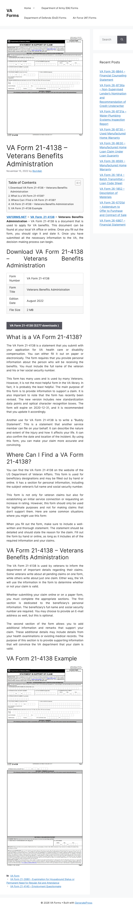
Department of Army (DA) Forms (60, 8)
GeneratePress (83, 902)
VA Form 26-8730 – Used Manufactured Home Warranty (113, 133)
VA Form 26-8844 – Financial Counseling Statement (113, 75)
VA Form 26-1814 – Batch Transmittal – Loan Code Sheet (112, 179)
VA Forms (12, 13)
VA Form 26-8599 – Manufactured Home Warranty (113, 165)
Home (27, 8)
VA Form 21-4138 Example (26, 208)
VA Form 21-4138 (42, 217)
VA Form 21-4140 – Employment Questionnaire (35, 886)
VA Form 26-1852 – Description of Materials (112, 193)
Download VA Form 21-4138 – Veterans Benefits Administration (38, 189)
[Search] (122, 40)
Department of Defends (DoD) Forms (45, 17)
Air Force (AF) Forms (84, 17)
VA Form (14, 875)
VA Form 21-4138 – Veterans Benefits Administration (42, 204)
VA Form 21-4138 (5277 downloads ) (34, 325)
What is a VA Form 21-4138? (27, 195)
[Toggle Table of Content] (76, 183)
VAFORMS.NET (16, 217)
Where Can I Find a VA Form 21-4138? (33, 200)
